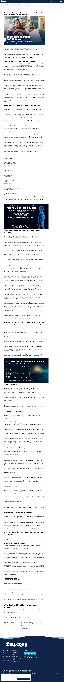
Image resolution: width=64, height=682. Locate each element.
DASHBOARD (14, 652)
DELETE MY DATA (6, 660)
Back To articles (25, 9)
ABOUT (4, 654)
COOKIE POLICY (5, 658)
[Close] (30, 675)
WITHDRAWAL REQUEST (7, 664)
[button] (60, 4)
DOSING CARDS (15, 656)
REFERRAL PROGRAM (16, 661)
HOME (4, 652)
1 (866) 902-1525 (30, 658)
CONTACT (14, 654)
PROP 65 (4, 662)
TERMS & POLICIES (6, 656)
